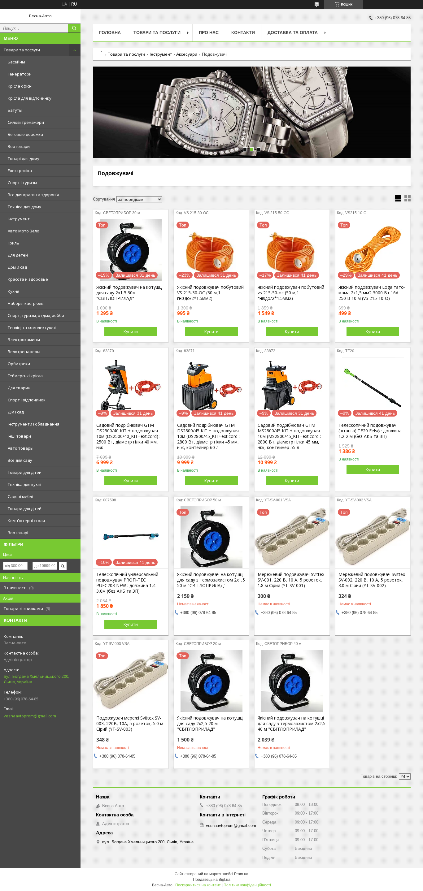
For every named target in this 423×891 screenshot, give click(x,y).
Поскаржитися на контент (198, 885)
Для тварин (19, 388)
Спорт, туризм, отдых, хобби (36, 315)
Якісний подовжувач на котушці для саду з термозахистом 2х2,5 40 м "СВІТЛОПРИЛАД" (291, 723)
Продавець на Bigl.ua (211, 879)
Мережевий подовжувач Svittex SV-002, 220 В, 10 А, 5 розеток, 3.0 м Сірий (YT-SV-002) (371, 580)
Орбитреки (19, 363)
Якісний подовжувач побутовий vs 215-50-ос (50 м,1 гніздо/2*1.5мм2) (291, 292)
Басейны (16, 62)
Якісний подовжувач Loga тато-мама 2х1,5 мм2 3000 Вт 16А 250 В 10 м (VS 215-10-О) (371, 292)
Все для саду (20, 460)
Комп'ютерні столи (26, 520)
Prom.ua (241, 874)
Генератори (20, 74)
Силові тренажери (26, 122)
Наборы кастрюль (26, 303)
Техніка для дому (24, 207)
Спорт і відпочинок (27, 400)
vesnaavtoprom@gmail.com (30, 716)
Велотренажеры (24, 351)
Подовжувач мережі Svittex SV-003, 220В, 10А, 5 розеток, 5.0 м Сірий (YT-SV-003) (129, 723)
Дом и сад (17, 267)
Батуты (15, 110)
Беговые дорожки (25, 134)
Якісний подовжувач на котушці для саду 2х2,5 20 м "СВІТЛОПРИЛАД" (210, 723)
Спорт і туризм (22, 182)
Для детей (18, 255)
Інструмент (19, 219)
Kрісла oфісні (20, 86)
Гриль (13, 243)
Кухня (13, 291)
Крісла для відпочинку (29, 98)
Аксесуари (186, 54)
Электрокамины (24, 339)
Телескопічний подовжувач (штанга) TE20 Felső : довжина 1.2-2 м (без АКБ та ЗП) (370, 430)
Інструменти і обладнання (33, 424)
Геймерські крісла (25, 375)
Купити (131, 331)
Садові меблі (20, 496)
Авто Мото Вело (23, 231)
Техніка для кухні (24, 484)
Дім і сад (16, 412)
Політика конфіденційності (247, 885)
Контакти (243, 32)
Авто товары (20, 448)
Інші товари (19, 436)
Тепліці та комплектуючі (32, 327)
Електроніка (20, 170)
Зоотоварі (18, 532)
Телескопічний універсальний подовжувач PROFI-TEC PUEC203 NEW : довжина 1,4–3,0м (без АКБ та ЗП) (127, 583)
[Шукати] (74, 28)
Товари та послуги (22, 50)
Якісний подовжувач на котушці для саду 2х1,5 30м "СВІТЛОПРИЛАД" (129, 292)
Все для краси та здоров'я (33, 194)
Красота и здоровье (28, 279)
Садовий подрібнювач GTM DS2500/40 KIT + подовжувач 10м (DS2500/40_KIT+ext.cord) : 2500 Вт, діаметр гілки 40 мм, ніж (128, 436)
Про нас (209, 32)
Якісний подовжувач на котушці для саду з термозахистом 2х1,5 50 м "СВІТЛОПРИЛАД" (211, 580)
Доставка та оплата (293, 32)
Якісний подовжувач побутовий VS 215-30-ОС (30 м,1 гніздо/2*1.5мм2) (210, 292)
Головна (110, 32)
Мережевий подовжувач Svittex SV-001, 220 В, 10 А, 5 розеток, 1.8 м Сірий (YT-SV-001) (291, 580)
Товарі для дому (23, 158)
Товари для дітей (24, 472)
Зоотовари (19, 146)
